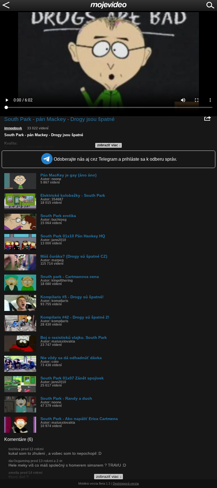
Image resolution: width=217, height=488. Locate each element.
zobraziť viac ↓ (109, 145)
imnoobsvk (13, 128)
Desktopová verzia (126, 483)
